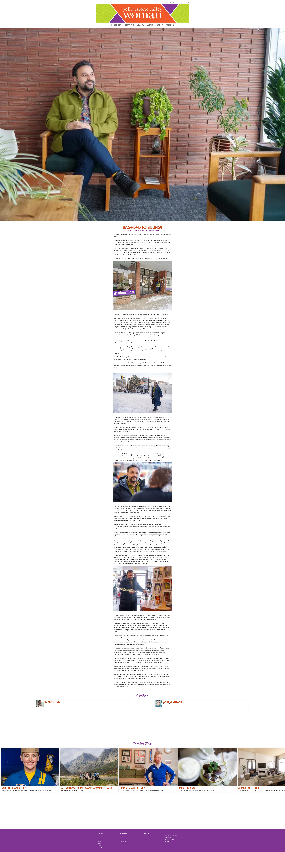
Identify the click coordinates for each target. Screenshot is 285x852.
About (105, 2)
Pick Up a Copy (123, 841)
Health (140, 25)
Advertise (111, 2)
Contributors (119, 2)
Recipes (169, 25)
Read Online (123, 837)
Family (159, 25)
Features (116, 25)
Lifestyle (129, 25)
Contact (126, 2)
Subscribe (99, 2)
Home (150, 25)
